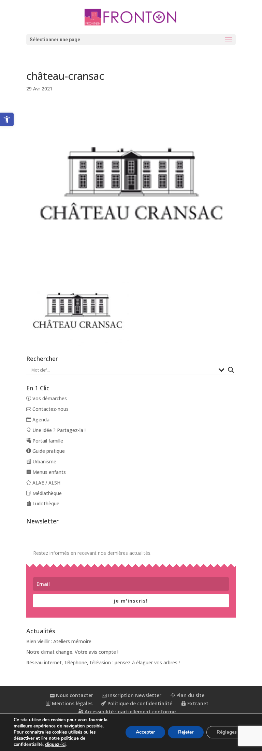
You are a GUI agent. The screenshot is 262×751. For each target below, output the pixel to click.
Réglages (227, 732)
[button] (131, 39)
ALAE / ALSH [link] (45, 482)
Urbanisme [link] (43, 461)
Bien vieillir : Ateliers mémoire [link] (58, 641)
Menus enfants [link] (48, 472)
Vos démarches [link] (49, 398)
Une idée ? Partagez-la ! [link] (58, 430)
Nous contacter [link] (74, 695)
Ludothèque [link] (45, 503)
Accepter (145, 732)
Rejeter (185, 732)
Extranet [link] (197, 703)
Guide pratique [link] (48, 451)
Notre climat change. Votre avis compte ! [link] (72, 652)
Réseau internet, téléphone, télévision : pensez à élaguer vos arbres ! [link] (103, 662)
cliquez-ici (55, 744)
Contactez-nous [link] (50, 409)
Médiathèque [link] (46, 493)
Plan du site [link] (189, 695)
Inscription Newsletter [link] (134, 695)
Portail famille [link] (47, 440)
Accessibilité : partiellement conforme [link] (129, 711)
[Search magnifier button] (231, 370)
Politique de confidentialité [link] (139, 703)
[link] (7, 119)
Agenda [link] (40, 419)
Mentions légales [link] (71, 703)
